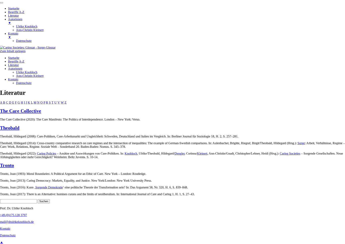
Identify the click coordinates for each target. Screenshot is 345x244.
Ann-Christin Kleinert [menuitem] (30, 30)
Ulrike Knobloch (26, 72)
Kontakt (13, 79)
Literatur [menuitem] (13, 15)
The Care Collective (20, 111)
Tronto (7, 165)
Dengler (179, 153)
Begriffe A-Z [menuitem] (16, 12)
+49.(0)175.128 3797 (13, 215)
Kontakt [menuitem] (13, 35)
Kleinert (202, 153)
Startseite (13, 58)
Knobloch (131, 153)
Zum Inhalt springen (13, 51)
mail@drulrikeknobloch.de (17, 221)
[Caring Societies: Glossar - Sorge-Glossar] (28, 47)
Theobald (9, 127)
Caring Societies (290, 153)
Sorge (301, 143)
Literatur (13, 65)
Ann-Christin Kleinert (30, 75)
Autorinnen (15, 68)
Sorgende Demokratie (49, 187)
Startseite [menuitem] (13, 8)
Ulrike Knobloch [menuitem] (26, 26)
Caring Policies (46, 153)
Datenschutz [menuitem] (24, 40)
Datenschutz (24, 83)
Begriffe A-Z (16, 61)
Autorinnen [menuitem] (15, 21)
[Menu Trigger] (1, 2)
